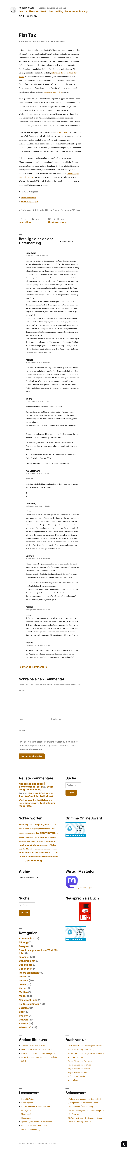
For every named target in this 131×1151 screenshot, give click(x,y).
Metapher (22, 849)
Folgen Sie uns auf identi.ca (79, 1064)
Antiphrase (31, 825)
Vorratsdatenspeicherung (49, 856)
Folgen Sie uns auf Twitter (79, 1068)
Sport (22, 1011)
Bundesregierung (33, 828)
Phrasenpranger (27, 1118)
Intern (22, 976)
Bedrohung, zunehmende (37, 788)
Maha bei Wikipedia (76, 1076)
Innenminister (48, 841)
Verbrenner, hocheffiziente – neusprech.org (35, 802)
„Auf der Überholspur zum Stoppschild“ (85, 1099)
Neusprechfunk (37, 11)
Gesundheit (25, 968)
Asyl (37, 824)
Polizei (30, 852)
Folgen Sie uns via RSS (77, 1072)
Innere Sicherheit (29, 972)
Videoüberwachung (34, 856)
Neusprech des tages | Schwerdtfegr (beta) (32, 785)
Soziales (24, 1007)
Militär (22, 996)
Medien (53, 845)
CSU (26, 833)
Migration (29, 849)
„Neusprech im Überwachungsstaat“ (83, 1106)
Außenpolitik (26, 938)
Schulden (39, 852)
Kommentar (23, 690)
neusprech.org (26, 7)
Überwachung (33, 860)
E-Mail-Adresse (57, 719)
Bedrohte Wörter (28, 1099)
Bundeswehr (44, 829)
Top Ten (23, 1015)
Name (21, 719)
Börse (50, 828)
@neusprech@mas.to (87, 887)
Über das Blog (55, 11)
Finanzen (56, 210)
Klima (41, 845)
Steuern (53, 853)
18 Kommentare (59, 42)
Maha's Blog (73, 1080)
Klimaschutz (46, 845)
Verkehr (23, 1023)
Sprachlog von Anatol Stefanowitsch (36, 1121)
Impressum (71, 11)
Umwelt (23, 1019)
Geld (55, 837)
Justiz (22, 984)
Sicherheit (46, 853)
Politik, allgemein (29, 1003)
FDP (73, 210)
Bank (20, 829)
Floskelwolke (26, 1114)
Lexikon (23, 11)
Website (22, 730)
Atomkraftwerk (54, 825)
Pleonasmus (54, 849)
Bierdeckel (67, 210)
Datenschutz (32, 833)
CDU (54, 829)
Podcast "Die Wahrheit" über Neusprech (38, 1053)
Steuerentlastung (28, 197)
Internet (36, 845)
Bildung (23, 942)
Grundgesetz (31, 841)
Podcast (23, 852)
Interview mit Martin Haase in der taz (37, 1049)
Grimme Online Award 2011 (33, 1045)
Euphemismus (46, 832)
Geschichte (25, 964)
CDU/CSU (21, 833)
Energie (23, 946)
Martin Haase (26, 42)
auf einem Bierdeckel (53, 92)
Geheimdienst (27, 960)
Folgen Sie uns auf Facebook (80, 1061)
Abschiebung (23, 825)
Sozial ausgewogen (29, 201)
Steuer (78, 210)
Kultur (22, 988)
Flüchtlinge (39, 837)
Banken (25, 828)
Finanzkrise (29, 837)
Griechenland (22, 841)
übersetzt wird (61, 132)
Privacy (83, 11)
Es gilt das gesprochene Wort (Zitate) (38, 952)
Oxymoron (47, 849)
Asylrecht (44, 824)
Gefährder (49, 837)
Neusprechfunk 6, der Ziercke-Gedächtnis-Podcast (36, 795)
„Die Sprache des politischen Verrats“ (84, 1102)
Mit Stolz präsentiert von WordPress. (43, 1143)
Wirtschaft (21, 861)
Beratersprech (27, 1102)
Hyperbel (39, 841)
